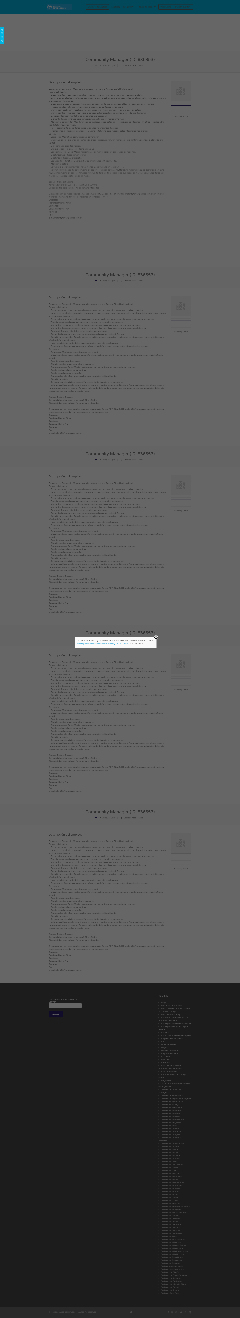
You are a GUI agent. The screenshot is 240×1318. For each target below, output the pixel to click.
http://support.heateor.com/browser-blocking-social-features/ (102, 643)
